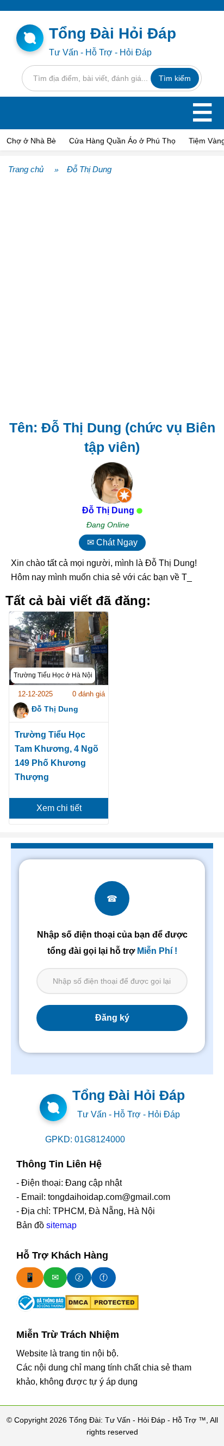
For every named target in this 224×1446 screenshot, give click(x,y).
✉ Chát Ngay (112, 542)
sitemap (61, 1225)
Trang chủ (25, 169)
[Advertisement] (112, 295)
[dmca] (102, 1302)
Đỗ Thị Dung (89, 169)
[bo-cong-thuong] (40, 1302)
